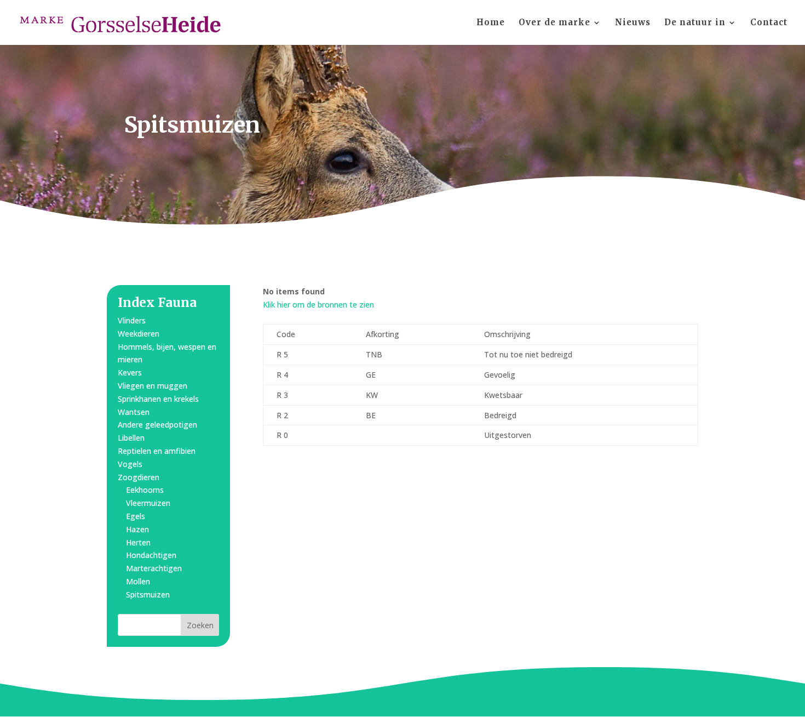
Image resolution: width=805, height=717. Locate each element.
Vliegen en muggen (152, 385)
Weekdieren (138, 333)
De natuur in (695, 23)
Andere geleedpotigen (157, 424)
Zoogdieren (138, 477)
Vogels (130, 464)
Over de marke (554, 23)
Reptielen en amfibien (157, 451)
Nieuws (633, 23)
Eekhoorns (145, 490)
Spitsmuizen (148, 594)
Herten (138, 542)
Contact (768, 23)
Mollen (138, 581)
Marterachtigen (154, 568)
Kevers (130, 372)
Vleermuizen (148, 503)
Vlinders (132, 320)
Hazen (137, 529)
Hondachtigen (151, 555)
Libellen (131, 438)
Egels (135, 516)
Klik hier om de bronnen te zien (318, 304)
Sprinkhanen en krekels (158, 399)
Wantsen (134, 412)
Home (490, 23)
